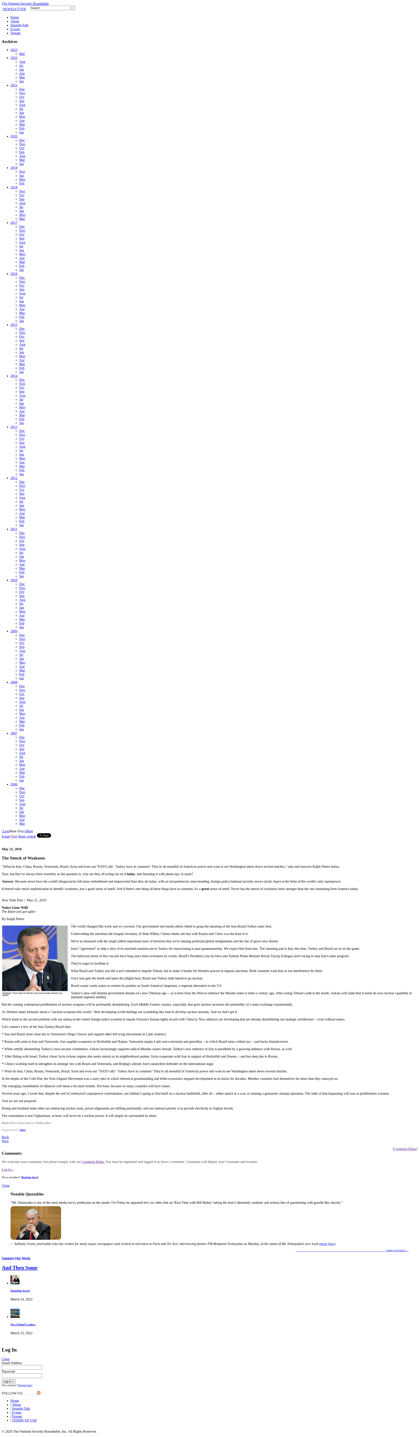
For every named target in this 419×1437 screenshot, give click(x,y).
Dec (22, 89)
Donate (15, 33)
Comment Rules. (93, 1162)
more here (327, 1244)
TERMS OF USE (24, 1420)
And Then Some (20, 1268)
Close (6, 1185)
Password (8, 1371)
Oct (21, 97)
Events (15, 29)
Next (5, 1141)
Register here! (30, 1177)
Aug (22, 61)
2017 (13, 223)
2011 (13, 529)
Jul (21, 65)
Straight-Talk (19, 25)
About (14, 21)
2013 (13, 427)
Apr (22, 73)
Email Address (12, 1363)
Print (14, 836)
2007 (13, 733)
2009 (13, 631)
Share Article (27, 836)
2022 (13, 58)
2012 (13, 478)
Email (6, 836)
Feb (21, 128)
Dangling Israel (20, 1290)
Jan (21, 81)
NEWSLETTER (14, 9)
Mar (22, 54)
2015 (13, 325)
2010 (13, 580)
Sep (21, 101)
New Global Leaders (23, 1324)
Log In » (8, 1169)
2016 (13, 274)
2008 (13, 682)
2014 (13, 376)
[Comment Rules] (405, 1149)
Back (5, 1137)
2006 (13, 784)
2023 (13, 50)
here (23, 1130)
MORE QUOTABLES (351, 1250)
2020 (13, 136)
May (22, 116)
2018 (13, 187)
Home (14, 17)
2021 (13, 85)
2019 (13, 168)
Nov (22, 93)
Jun (21, 69)
